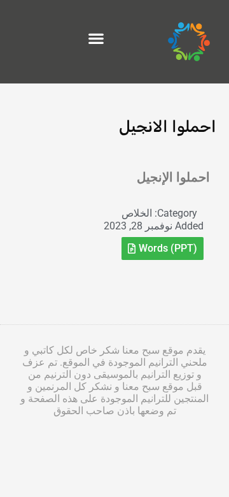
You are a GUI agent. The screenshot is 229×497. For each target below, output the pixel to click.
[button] (96, 38)
